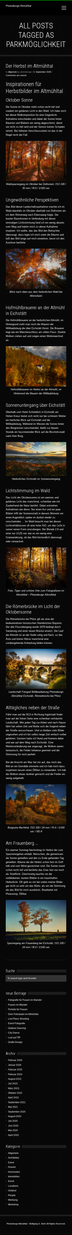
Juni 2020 (13, 1125)
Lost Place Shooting (18, 1018)
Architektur (13, 1157)
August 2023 (14, 1079)
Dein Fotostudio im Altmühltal (23, 1014)
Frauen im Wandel (17, 1004)
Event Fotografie (16, 1023)
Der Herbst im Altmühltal (29, 66)
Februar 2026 (15, 1060)
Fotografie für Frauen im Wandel (25, 1000)
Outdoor (12, 1190)
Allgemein (12, 72)
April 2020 (13, 1135)
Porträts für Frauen (17, 1009)
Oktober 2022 (15, 1093)
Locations (13, 1186)
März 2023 (13, 1088)
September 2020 (17, 1111)
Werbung (13, 1200)
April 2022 (13, 1097)
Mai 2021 (13, 1107)
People (12, 1195)
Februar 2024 (15, 1074)
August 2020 (14, 1116)
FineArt (12, 1167)
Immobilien (14, 1176)
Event (11, 1162)
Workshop (13, 1204)
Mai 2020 (13, 1130)
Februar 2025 (15, 1069)
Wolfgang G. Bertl (37, 1224)
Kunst (11, 1181)
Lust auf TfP (14, 1037)
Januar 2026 (14, 1065)
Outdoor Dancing (17, 1028)
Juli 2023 (13, 1083)
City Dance (14, 1032)
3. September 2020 (42, 72)
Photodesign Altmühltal (18, 5)
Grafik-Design (15, 1042)
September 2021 (17, 1102)
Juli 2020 (13, 1121)
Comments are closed (16, 75)
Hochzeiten (14, 1172)
